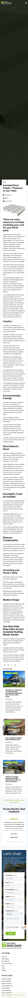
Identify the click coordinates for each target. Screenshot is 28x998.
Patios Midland (6, 988)
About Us (4, 956)
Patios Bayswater (6, 990)
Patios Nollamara (6, 981)
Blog (3, 965)
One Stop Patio (7, 604)
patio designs (6, 255)
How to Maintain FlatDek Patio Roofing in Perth (13, 738)
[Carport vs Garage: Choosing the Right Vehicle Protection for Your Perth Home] (14, 767)
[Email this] (4, 665)
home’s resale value (11, 579)
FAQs (3, 968)
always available (19, 659)
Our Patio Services (7, 963)
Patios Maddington (7, 992)
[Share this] (8, 665)
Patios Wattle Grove (7, 986)
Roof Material (5, 961)
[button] (26, 3)
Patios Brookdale (6, 979)
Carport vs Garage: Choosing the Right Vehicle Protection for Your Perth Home (13, 779)
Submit (11, 933)
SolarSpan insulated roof (10, 334)
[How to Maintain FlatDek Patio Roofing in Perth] (14, 727)
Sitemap (4, 970)
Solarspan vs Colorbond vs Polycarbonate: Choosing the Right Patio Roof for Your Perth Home (13, 693)
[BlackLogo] (6, 2)
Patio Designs (5, 958)
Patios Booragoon (7, 983)
